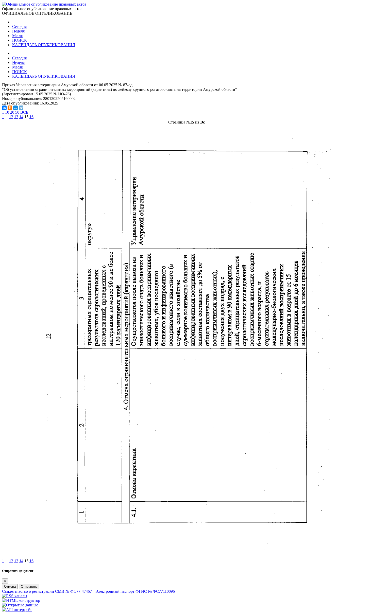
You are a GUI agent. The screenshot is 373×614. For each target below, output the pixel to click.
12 (11, 117)
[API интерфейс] (17, 609)
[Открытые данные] (20, 605)
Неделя (18, 31)
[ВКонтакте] (4, 108)
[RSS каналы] (14, 596)
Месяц (17, 35)
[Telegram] (21, 108)
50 (17, 112)
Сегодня (19, 26)
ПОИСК (19, 40)
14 (21, 117)
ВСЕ (24, 112)
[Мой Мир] (15, 108)
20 (12, 112)
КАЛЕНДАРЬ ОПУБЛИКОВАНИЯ (43, 45)
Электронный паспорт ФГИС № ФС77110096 (135, 591)
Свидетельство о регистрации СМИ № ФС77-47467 (47, 591)
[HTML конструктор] (21, 600)
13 (16, 117)
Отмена (10, 586)
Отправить (29, 586)
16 (31, 117)
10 (7, 112)
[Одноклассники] (10, 108)
